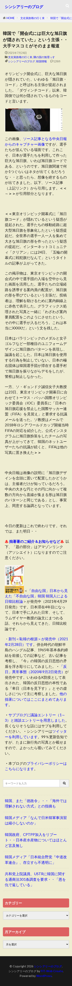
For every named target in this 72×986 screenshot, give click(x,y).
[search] (64, 783)
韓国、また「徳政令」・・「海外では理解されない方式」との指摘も (36, 803)
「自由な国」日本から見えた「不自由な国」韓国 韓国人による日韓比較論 (36, 596)
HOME (11, 18)
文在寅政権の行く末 (32, 18)
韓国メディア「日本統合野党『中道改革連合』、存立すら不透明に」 (36, 860)
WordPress (44, 976)
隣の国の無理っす (44, 57)
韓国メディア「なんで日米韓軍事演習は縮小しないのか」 (36, 820)
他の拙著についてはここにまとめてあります (36, 699)
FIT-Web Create (52, 971)
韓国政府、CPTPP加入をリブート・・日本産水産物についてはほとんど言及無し (36, 840)
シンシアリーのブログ (24, 6)
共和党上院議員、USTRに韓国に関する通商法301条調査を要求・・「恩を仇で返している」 (35, 879)
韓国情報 (41, 61)
